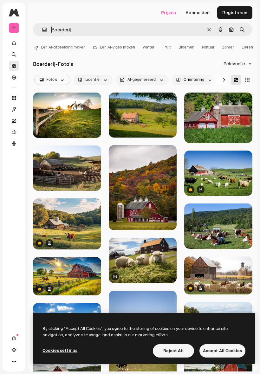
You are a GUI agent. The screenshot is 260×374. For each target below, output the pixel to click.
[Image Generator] (14, 121)
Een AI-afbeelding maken (63, 47)
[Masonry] (236, 80)
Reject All (173, 350)
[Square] (247, 80)
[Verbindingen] (14, 338)
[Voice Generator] (14, 144)
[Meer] (14, 361)
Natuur (208, 47)
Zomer (228, 47)
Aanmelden (197, 13)
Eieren (247, 47)
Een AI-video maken (117, 47)
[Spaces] (14, 109)
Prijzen (168, 13)
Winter (149, 47)
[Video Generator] (14, 132)
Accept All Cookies (222, 350)
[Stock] (14, 66)
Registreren (234, 13)
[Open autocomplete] (42, 29)
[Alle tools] (14, 98)
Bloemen (186, 47)
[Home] (14, 43)
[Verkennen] (14, 77)
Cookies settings (59, 350)
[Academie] (14, 350)
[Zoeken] (14, 54)
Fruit (166, 47)
